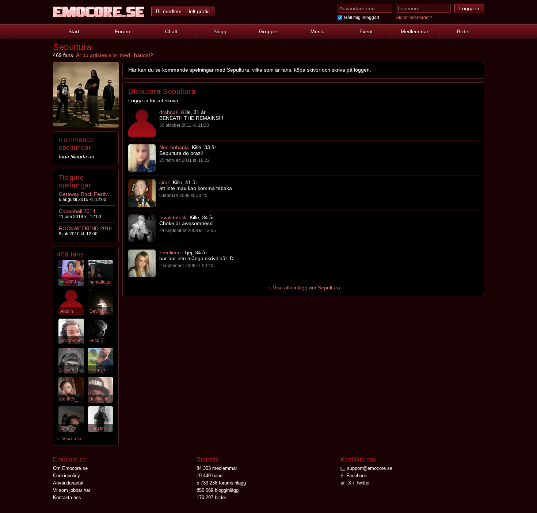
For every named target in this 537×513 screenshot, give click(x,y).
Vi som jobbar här (71, 490)
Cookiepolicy (66, 475)
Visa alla (71, 438)
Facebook (356, 475)
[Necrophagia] (142, 158)
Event (366, 31)
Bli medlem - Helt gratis (183, 11)
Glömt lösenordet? (414, 17)
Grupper (268, 31)
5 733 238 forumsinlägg (221, 483)
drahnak (168, 112)
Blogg (219, 31)
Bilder (463, 31)
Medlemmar (415, 31)
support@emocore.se (369, 468)
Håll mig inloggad (361, 17)
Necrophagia (174, 147)
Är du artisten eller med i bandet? (114, 55)
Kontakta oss (67, 497)
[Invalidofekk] (142, 228)
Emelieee (170, 252)
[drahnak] (142, 123)
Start (73, 31)
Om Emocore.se (70, 468)
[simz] (142, 193)
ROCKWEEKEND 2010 (85, 228)
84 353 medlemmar (217, 468)
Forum (122, 31)
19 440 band (209, 475)
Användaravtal (68, 483)
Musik (317, 31)
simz (164, 182)
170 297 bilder (211, 497)
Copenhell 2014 (77, 211)
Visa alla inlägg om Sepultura (306, 287)
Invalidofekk (173, 217)
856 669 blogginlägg (218, 490)
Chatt (171, 31)
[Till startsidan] (98, 12)
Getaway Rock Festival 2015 (86, 194)
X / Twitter (358, 483)
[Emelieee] (142, 263)
